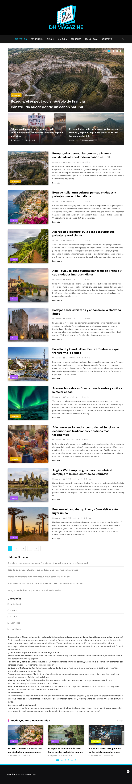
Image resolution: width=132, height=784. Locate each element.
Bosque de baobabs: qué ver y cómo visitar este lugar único (85, 511)
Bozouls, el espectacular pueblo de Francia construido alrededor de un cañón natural (81, 155)
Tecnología (91, 39)
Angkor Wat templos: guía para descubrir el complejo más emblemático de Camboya (82, 472)
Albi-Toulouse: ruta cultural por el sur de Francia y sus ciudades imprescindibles (87, 272)
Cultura (62, 39)
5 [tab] (72, 760)
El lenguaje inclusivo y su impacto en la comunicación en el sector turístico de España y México (37, 132)
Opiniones (76, 39)
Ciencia (50, 39)
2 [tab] (113, 51)
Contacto (106, 39)
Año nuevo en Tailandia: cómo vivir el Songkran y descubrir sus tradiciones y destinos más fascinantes (85, 431)
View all (120, 721)
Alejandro (16, 140)
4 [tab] (120, 51)
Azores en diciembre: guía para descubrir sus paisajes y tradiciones (83, 233)
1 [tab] (109, 51)
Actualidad (37, 39)
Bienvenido (21, 39)
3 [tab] (117, 51)
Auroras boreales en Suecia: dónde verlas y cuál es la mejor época (87, 390)
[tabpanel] (66, 80)
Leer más (56, 183)
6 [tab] (75, 760)
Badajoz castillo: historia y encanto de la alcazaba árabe (86, 312)
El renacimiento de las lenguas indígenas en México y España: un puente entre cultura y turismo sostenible (93, 132)
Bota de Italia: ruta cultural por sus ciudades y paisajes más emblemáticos (84, 194)
